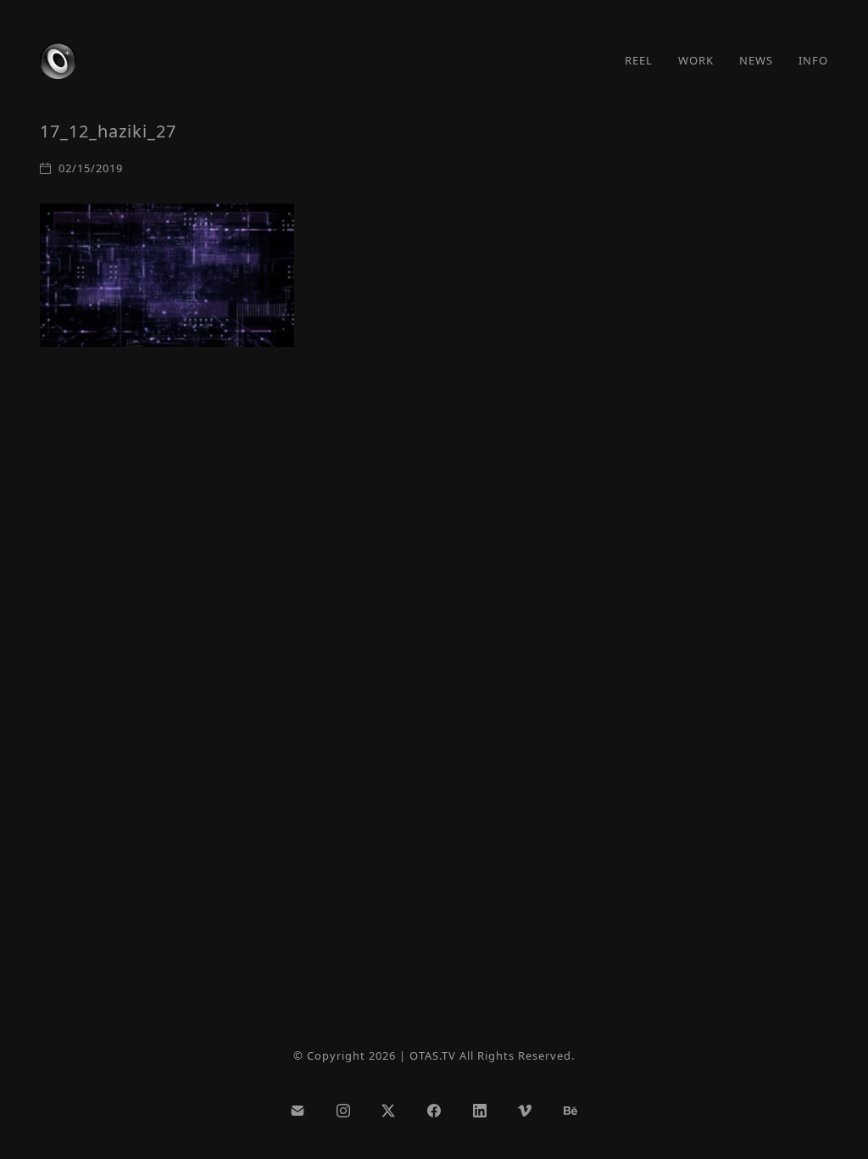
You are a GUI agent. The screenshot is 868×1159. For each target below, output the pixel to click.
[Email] (297, 1110)
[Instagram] (343, 1110)
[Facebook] (434, 1110)
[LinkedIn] (479, 1110)
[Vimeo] (524, 1110)
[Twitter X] (389, 1110)
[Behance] (570, 1110)
